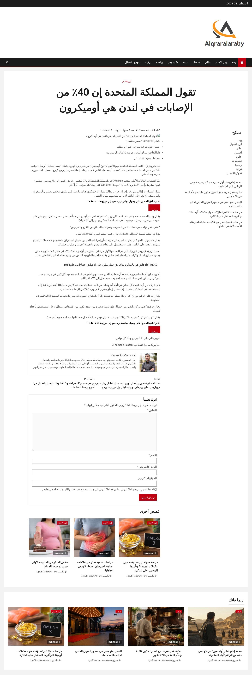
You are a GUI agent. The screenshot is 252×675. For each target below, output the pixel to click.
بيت (234, 62)
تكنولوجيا (173, 62)
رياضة (159, 62)
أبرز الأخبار (221, 62)
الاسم (153, 455)
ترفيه (148, 62)
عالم (208, 62)
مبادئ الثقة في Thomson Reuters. (131, 344)
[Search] (7, 62)
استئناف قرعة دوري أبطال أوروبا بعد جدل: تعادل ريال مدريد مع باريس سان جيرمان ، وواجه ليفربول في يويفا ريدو (127, 383)
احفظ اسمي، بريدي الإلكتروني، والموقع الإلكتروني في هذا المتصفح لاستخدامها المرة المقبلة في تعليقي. (97, 489)
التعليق (152, 410)
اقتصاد (196, 62)
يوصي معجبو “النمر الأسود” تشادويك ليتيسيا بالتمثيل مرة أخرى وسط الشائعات (63, 383)
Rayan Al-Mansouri (139, 130)
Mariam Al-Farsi (140, 575)
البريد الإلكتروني (147, 466)
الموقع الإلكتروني (147, 478)
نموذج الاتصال (132, 62)
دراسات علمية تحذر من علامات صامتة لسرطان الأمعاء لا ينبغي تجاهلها (95, 566)
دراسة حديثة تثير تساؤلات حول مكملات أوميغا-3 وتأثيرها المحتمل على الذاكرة (140, 566)
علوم (185, 62)
